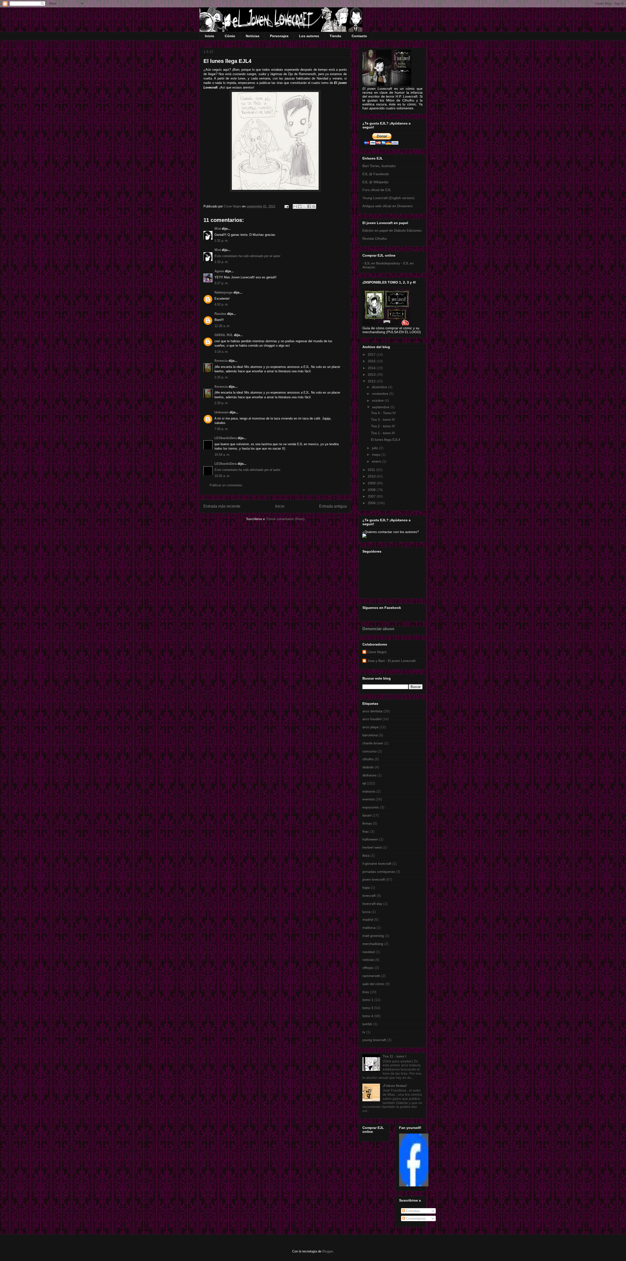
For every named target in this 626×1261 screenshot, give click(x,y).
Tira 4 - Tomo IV (383, 413)
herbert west (372, 847)
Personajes (279, 36)
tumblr (367, 1024)
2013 (372, 374)
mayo (376, 454)
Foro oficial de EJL (376, 190)
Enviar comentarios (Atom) (285, 519)
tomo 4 (367, 1016)
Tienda (335, 36)
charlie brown (372, 743)
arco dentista (372, 711)
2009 (372, 483)
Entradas (412, 1211)
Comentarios (415, 1218)
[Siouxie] (413, 1185)
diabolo (368, 767)
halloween (370, 839)
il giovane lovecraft (376, 863)
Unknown (221, 412)
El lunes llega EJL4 (385, 440)
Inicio (209, 36)
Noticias (252, 36)
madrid (367, 919)
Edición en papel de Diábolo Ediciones (392, 230)
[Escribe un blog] (299, 206)
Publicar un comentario (226, 485)
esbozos (368, 791)
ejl (364, 783)
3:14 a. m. (221, 351)
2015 (372, 361)
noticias (368, 960)
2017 (372, 354)
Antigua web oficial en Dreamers (387, 206)
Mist (217, 228)
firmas (367, 823)
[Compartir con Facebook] (309, 206)
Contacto (359, 36)
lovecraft (369, 895)
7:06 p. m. (221, 429)
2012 (372, 381)
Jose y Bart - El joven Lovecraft (391, 661)
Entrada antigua (333, 506)
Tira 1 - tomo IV (383, 433)
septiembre (381, 407)
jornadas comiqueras (378, 872)
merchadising (372, 944)
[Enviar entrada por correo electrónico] (286, 206)
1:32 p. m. (221, 262)
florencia (221, 361)
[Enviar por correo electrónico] (295, 206)
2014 (372, 368)
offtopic (368, 968)
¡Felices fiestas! (395, 1086)
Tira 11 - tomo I (394, 1056)
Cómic (230, 36)
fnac (365, 831)
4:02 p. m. (221, 304)
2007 (372, 496)
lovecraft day (372, 904)
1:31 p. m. (221, 240)
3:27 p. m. (221, 283)
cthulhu (368, 759)
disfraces (369, 775)
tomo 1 (367, 1000)
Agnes (219, 271)
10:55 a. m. (222, 476)
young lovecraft (374, 1040)
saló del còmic (373, 984)
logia (366, 887)
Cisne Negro (377, 652)
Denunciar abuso (378, 628)
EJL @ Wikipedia (375, 182)
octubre (378, 400)
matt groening (373, 936)
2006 (372, 503)
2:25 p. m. (221, 377)
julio (375, 448)
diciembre (380, 387)
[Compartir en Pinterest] (313, 206)
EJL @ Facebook (375, 174)
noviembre (380, 394)
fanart (366, 815)
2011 (372, 470)
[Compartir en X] (304, 206)
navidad (368, 952)
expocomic (370, 807)
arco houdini (371, 719)
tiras (365, 992)
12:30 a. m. (222, 326)
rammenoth (371, 976)
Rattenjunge (223, 292)
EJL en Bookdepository (382, 263)
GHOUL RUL (223, 335)
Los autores (309, 36)
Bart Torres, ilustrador (379, 166)
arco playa (370, 727)
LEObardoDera (225, 438)
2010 (372, 476)
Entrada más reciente (221, 506)
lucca (366, 912)
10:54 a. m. (222, 454)
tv (363, 1032)
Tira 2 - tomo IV (383, 426)
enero (377, 461)
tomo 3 (367, 1008)
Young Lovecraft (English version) (388, 198)
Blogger (327, 1251)
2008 (372, 490)
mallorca (369, 928)
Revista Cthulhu (374, 238)
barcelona (370, 735)
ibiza (365, 855)
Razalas (220, 314)
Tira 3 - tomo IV (383, 419)
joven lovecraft (373, 879)
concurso (369, 751)
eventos (368, 799)
